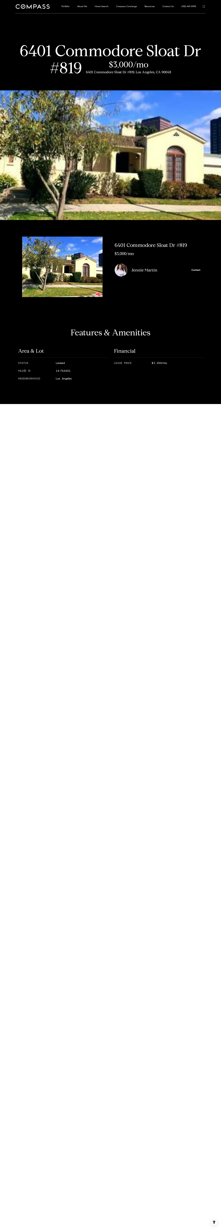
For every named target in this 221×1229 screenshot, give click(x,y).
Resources (150, 6)
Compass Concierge (126, 6)
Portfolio (65, 6)
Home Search (101, 6)
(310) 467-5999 (188, 6)
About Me (82, 6)
